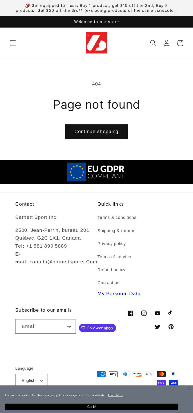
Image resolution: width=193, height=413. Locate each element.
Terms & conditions (117, 217)
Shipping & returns (116, 230)
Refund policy (111, 269)
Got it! (91, 407)
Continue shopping (96, 131)
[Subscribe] (69, 326)
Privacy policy (111, 243)
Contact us (108, 282)
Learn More (115, 395)
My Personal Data (119, 293)
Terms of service (114, 256)
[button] (13, 43)
